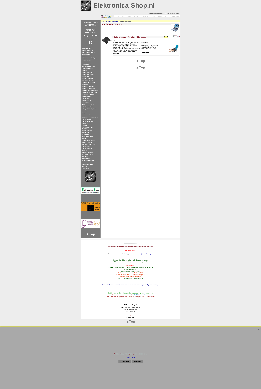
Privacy (153, 16)
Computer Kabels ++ (87, 86)
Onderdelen (85, 123)
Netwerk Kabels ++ (87, 119)
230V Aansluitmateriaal (88, 66)
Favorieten (136, 16)
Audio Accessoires (87, 78)
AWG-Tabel (85, 166)
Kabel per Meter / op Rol (88, 109)
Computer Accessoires (88, 88)
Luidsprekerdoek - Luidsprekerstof (87, 47)
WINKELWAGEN (174, 16)
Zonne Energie (86, 158)
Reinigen (84, 125)
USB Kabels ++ (86, 146)
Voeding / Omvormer (87, 152)
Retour (160, 16)
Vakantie (84, 150)
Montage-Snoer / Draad (88, 52)
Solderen (84, 138)
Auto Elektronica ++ (87, 80)
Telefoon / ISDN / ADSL (88, 140)
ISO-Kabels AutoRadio (88, 105)
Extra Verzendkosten (88, 160)
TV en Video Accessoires (89, 144)
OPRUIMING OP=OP (87, 164)
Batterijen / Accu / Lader (89, 82)
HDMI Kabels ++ (86, 101)
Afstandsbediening (87, 68)
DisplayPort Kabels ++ (88, 94)
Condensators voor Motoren (90, 90)
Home (117, 16)
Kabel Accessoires (87, 107)
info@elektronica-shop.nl (145, 254)
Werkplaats (85, 156)
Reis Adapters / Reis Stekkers (87, 128)
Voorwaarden (145, 16)
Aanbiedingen (86, 169)
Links (166, 16)
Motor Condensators (87, 50)
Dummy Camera (86, 60)
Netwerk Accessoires (88, 121)
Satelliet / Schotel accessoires (87, 131)
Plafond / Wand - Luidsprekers (86, 55)
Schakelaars (85, 134)
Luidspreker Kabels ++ (88, 115)
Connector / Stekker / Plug (89, 92)
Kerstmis (84, 111)
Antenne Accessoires (88, 74)
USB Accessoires (87, 148)
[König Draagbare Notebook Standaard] (107, 40)
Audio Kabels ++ (86, 76)
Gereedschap (85, 98)
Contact (128, 16)
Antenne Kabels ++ (87, 72)
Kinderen (84, 113)
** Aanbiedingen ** (87, 64)
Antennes (84, 70)
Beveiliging (85, 84)
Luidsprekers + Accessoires (90, 117)
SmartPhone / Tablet (87, 136)
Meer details (131, 357)
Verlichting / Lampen (87, 154)
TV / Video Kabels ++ (87, 142)
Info (123, 16)
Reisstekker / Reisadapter (89, 58)
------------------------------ (88, 62)
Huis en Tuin (85, 103)
